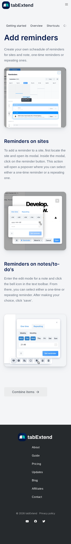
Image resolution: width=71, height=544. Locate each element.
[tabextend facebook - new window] (37, 521)
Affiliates (37, 488)
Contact (37, 496)
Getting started (16, 25)
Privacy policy (47, 513)
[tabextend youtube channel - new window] (29, 521)
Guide (36, 455)
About (36, 447)
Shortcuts (53, 25)
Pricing (36, 463)
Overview (36, 25)
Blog (35, 480)
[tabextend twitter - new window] (44, 521)
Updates (37, 472)
